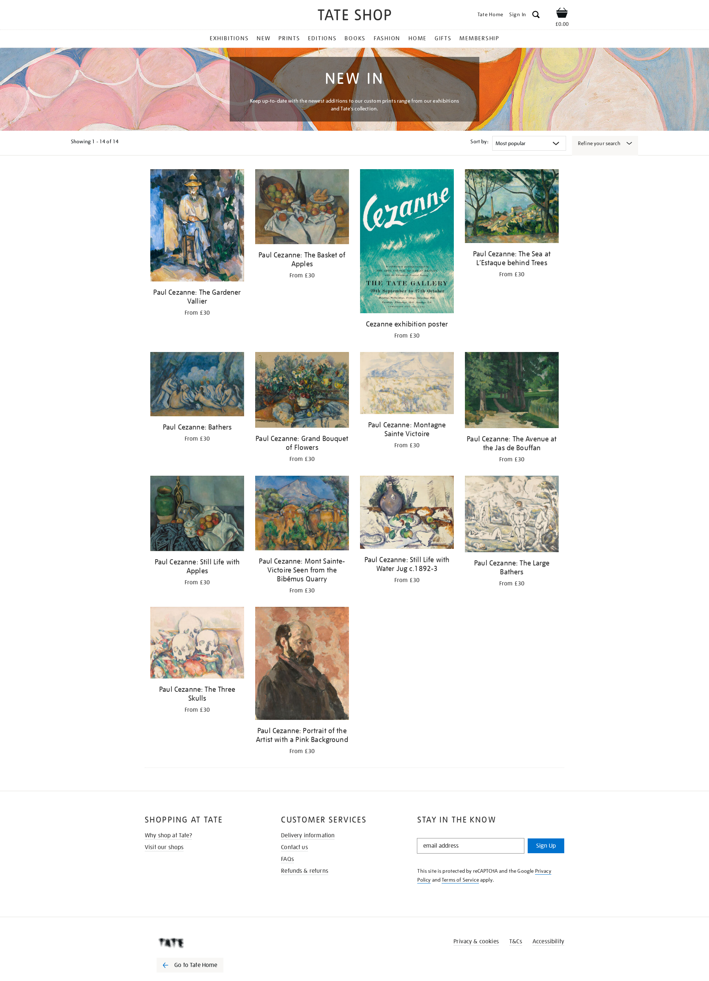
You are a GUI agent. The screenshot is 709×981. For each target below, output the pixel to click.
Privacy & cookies (476, 941)
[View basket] (562, 14)
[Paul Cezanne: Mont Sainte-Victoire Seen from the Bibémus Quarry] (302, 514)
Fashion (387, 38)
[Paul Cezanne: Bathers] (197, 385)
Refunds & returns (304, 871)
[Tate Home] (203, 943)
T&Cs (515, 941)
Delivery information (308, 835)
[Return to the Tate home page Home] (354, 16)
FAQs (287, 859)
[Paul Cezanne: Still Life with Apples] (197, 515)
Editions (322, 38)
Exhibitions (229, 38)
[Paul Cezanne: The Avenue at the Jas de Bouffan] (512, 391)
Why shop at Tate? (168, 835)
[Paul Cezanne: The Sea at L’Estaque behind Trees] (512, 207)
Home (417, 38)
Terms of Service (460, 879)
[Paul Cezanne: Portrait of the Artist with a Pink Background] (302, 664)
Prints (289, 38)
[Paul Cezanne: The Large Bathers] (512, 515)
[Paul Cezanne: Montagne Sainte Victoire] (407, 384)
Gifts (443, 38)
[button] (536, 15)
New (263, 38)
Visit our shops (164, 847)
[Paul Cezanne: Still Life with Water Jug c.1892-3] (407, 513)
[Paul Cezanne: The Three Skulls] (197, 644)
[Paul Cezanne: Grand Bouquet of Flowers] (302, 391)
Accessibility (548, 941)
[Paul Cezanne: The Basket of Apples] (302, 208)
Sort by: (479, 141)
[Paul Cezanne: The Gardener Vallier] (197, 226)
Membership (479, 38)
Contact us (294, 847)
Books (355, 38)
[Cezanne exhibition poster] (407, 242)
